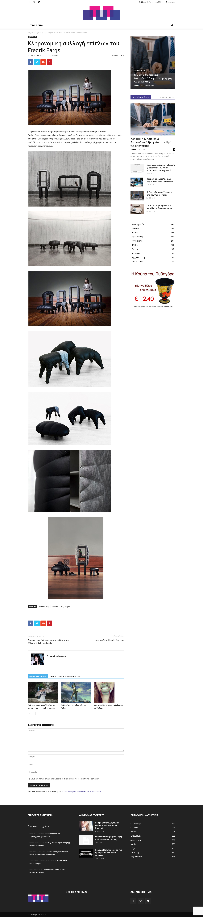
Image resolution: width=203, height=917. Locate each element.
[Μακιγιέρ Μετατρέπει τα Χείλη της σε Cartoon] (109, 692)
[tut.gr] (101, 13)
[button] (172, 25)
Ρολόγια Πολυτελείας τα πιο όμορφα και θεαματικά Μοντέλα (108, 853)
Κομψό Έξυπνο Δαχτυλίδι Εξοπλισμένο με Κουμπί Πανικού (107, 825)
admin (136, 85)
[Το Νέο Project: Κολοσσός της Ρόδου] (76, 692)
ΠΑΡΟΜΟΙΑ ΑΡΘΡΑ (37, 676)
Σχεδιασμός (40, 33)
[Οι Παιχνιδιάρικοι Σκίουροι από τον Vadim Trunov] (137, 195)
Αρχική (30, 33)
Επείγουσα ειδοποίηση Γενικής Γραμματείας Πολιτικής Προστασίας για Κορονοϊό (161, 168)
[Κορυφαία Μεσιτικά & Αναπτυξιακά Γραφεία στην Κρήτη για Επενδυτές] (152, 62)
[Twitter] (39, 2)
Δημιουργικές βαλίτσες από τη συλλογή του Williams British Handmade (48, 641)
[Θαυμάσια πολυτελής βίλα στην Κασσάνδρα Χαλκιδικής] (136, 182)
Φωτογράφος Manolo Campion (109, 640)
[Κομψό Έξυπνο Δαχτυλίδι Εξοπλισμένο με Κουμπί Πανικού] (86, 826)
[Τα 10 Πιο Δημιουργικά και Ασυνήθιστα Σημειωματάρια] (137, 209)
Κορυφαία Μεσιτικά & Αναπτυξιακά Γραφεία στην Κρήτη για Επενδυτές (153, 78)
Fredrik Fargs (44, 606)
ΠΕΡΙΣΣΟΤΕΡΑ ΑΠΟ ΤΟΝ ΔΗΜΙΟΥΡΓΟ (66, 676)
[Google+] (34, 2)
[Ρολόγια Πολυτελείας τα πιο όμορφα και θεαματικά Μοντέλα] (86, 853)
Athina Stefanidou (39, 56)
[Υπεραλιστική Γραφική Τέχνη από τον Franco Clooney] (86, 840)
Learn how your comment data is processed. (81, 792)
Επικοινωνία (170, 2)
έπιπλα (55, 606)
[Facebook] (30, 2)
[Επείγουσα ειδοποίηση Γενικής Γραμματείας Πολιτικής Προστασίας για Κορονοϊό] (137, 168)
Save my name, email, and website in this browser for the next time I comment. (65, 779)
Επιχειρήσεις (140, 71)
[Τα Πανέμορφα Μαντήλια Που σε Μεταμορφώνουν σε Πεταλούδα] (43, 692)
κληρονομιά (65, 606)
